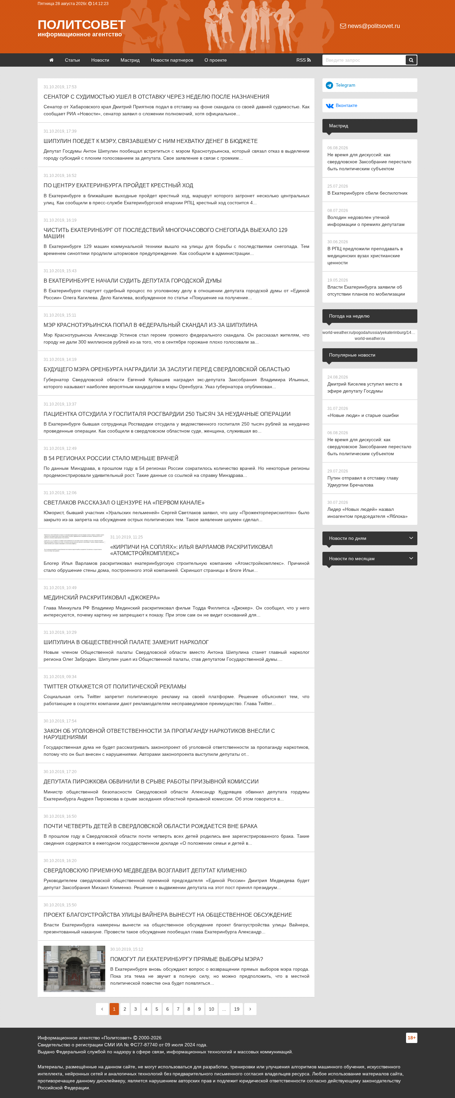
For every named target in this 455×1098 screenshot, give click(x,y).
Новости (100, 60)
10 (211, 1009)
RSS (301, 60)
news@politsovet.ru (373, 26)
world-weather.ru (370, 338)
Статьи (72, 60)
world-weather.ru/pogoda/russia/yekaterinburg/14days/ (371, 332)
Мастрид (130, 60)
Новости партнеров (172, 60)
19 (236, 1009)
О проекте (216, 60)
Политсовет (82, 25)
